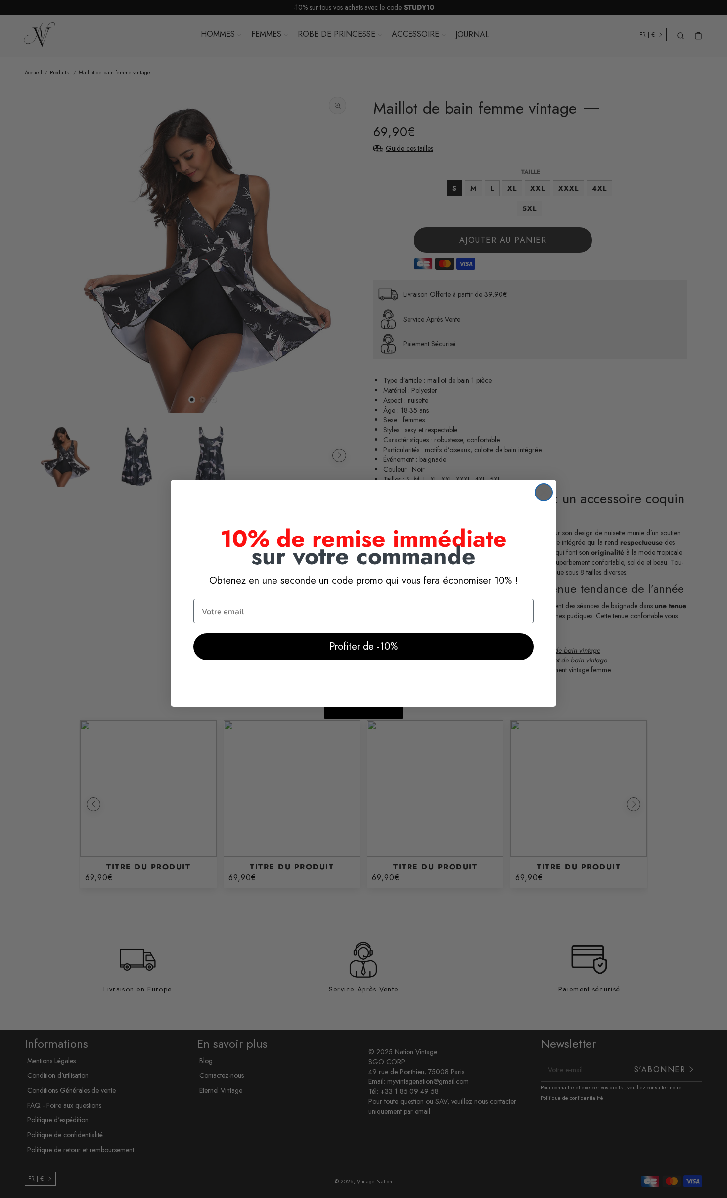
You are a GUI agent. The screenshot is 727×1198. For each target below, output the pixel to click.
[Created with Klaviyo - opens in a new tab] (363, 713)
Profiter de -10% (363, 646)
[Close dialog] (543, 492)
